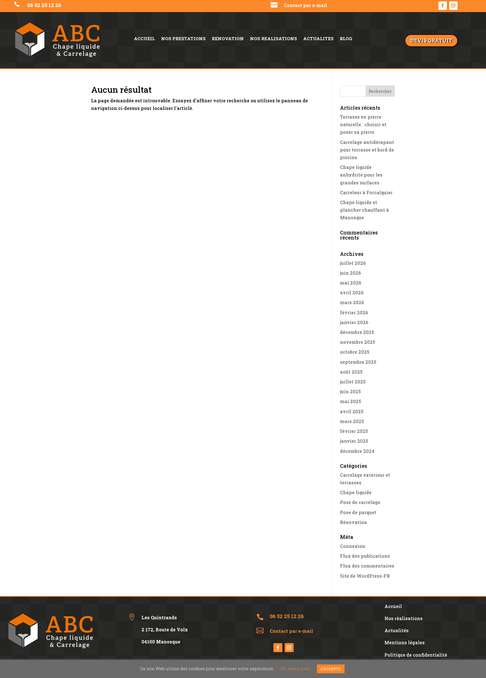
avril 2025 (351, 411)
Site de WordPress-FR (365, 576)
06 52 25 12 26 (44, 5)
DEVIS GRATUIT (431, 40)
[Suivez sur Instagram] (453, 5)
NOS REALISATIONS (273, 39)
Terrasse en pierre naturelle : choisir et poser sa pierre (363, 124)
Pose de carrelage (360, 502)
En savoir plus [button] (295, 668)
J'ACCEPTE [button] (330, 668)
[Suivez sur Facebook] (442, 5)
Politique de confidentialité (415, 655)
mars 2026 (352, 302)
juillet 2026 (353, 263)
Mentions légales (404, 642)
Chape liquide (356, 492)
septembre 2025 (358, 362)
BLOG (346, 39)
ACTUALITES (318, 39)
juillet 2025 (353, 382)
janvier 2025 (354, 441)
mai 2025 (350, 401)
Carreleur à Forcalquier (366, 192)
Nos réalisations (403, 618)
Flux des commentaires (367, 566)
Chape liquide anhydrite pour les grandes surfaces (361, 174)
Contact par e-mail (305, 5)
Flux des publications (365, 556)
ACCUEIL (144, 39)
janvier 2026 (354, 322)
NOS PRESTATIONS (183, 39)
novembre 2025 (357, 342)
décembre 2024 (357, 451)
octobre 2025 (354, 352)
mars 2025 (352, 421)
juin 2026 (350, 273)
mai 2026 (350, 283)
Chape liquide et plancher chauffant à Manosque (364, 209)
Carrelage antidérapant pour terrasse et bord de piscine (367, 149)
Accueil (393, 606)
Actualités (396, 630)
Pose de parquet (358, 512)
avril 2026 (351, 292)
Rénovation (353, 522)
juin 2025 (350, 391)
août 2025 (351, 372)
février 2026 (354, 312)
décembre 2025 (357, 332)
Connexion (352, 546)
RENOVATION (228, 39)
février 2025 (354, 431)
